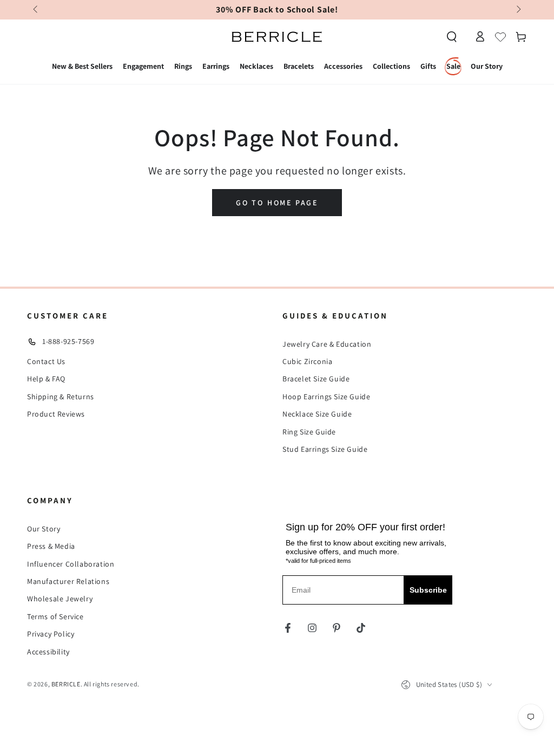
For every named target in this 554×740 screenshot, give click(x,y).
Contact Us (46, 361)
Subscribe (428, 590)
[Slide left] (36, 10)
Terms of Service (55, 616)
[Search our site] (452, 37)
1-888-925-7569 (68, 341)
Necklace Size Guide (317, 414)
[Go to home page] (277, 36)
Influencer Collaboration (70, 564)
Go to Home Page (277, 202)
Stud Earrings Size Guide (324, 449)
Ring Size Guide (309, 432)
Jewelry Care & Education (326, 344)
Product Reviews (56, 414)
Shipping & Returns (60, 396)
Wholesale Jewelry (60, 598)
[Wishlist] (500, 37)
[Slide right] (518, 10)
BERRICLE (66, 684)
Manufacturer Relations (68, 581)
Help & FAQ (46, 379)
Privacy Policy (50, 634)
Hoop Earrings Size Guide (326, 396)
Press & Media (51, 546)
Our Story (43, 529)
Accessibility (48, 652)
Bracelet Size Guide (315, 379)
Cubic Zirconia (307, 361)
